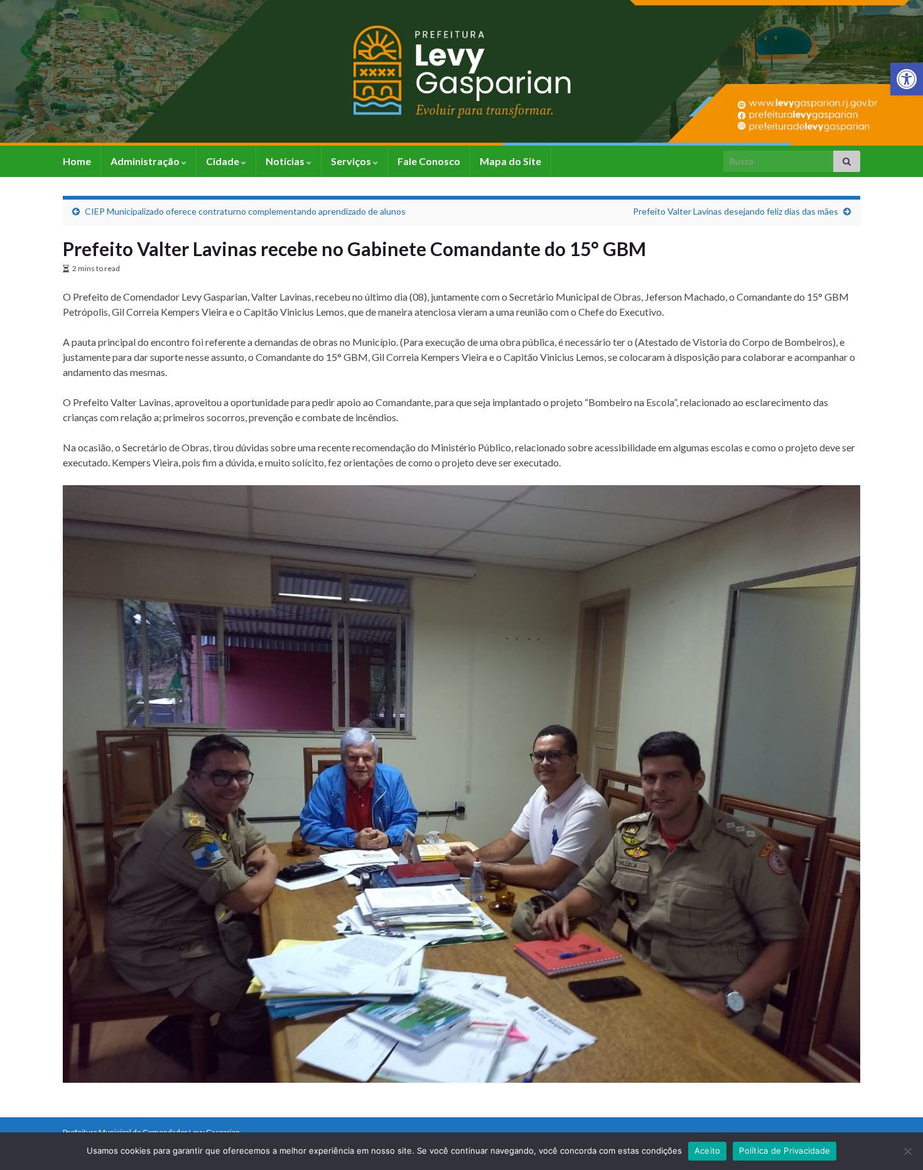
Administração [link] (146, 161)
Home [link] (77, 161)
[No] (907, 1151)
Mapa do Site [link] (510, 161)
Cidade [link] (223, 161)
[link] (906, 79)
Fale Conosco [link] (428, 161)
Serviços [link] (352, 161)
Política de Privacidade (784, 1151)
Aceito (707, 1151)
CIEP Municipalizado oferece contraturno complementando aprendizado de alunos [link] (245, 211)
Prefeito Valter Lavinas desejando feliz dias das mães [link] (735, 211)
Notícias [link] (286, 161)
